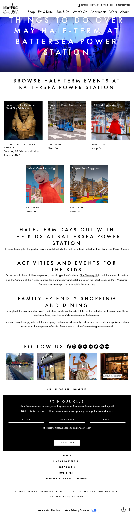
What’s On (80, 12)
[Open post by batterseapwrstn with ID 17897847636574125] (83, 366)
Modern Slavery (108, 491)
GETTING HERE (107, 5)
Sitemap (20, 491)
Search (84, 5)
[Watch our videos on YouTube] (85, 346)
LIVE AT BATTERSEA (66, 461)
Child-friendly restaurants (80, 322)
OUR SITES (66, 473)
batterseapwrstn (19, 355)
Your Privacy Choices (77, 510)
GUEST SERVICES (123, 5)
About (124, 12)
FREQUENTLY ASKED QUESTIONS (67, 478)
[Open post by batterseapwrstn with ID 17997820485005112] (114, 366)
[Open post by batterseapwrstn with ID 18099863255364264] (20, 366)
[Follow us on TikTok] (96, 346)
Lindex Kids (63, 315)
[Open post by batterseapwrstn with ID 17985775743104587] (51, 366)
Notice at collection (49, 510)
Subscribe (67, 442)
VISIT (66, 455)
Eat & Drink (45, 12)
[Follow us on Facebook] (68, 346)
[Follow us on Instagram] (74, 346)
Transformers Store (117, 311)
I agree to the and (68, 428)
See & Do (62, 12)
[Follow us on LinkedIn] (90, 346)
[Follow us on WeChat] (101, 346)
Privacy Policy (85, 428)
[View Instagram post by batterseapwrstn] (31, 377)
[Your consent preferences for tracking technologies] (129, 509)
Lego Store (44, 315)
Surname (67, 419)
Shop (31, 12)
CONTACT (94, 5)
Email (107, 419)
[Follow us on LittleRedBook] (107, 346)
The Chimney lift (89, 275)
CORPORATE (66, 467)
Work (113, 12)
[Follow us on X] (79, 346)
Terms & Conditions (66, 428)
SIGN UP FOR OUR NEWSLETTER (67, 389)
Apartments (98, 12)
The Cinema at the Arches (25, 280)
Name (26, 419)
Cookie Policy (86, 491)
